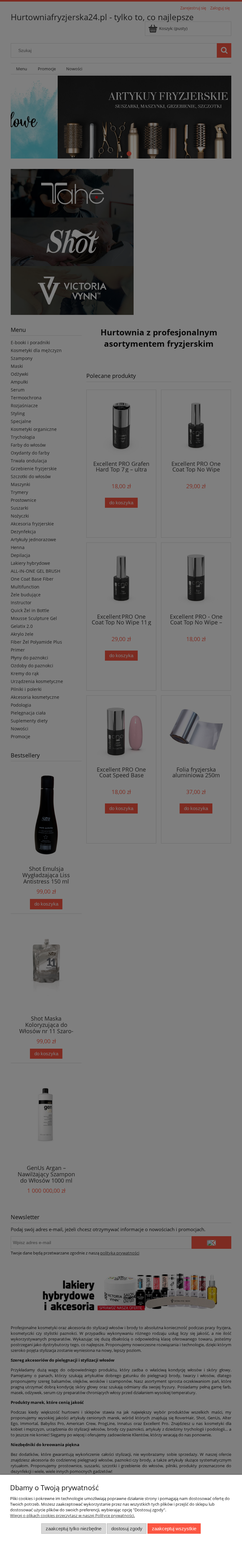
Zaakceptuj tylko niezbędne (73, 1528)
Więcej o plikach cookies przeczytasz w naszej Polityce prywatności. (72, 1515)
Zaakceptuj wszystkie (174, 1528)
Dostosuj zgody (126, 1528)
